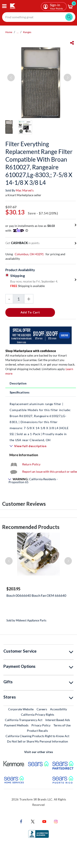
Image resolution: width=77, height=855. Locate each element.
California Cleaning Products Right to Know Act (37, 736)
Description (18, 383)
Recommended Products (30, 527)
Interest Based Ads (57, 720)
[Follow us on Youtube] (44, 821)
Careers (42, 709)
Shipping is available (27, 286)
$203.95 (13, 588)
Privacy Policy (40, 725)
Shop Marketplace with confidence (30, 351)
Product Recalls (37, 730)
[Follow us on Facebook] (21, 821)
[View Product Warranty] (13, 464)
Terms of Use (62, 725)
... (18, 32)
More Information (23, 455)
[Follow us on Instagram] (56, 821)
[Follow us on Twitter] (32, 821)
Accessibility (58, 709)
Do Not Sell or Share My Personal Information (37, 741)
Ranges (27, 32)
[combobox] (38, 17)
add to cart (30, 312)
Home (8, 32)
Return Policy (31, 464)
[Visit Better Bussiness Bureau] (38, 833)
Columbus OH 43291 (29, 254)
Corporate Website (21, 709)
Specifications (20, 392)
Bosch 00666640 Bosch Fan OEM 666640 (36, 595)
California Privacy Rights (37, 714)
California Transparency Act (23, 720)
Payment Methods (16, 725)
